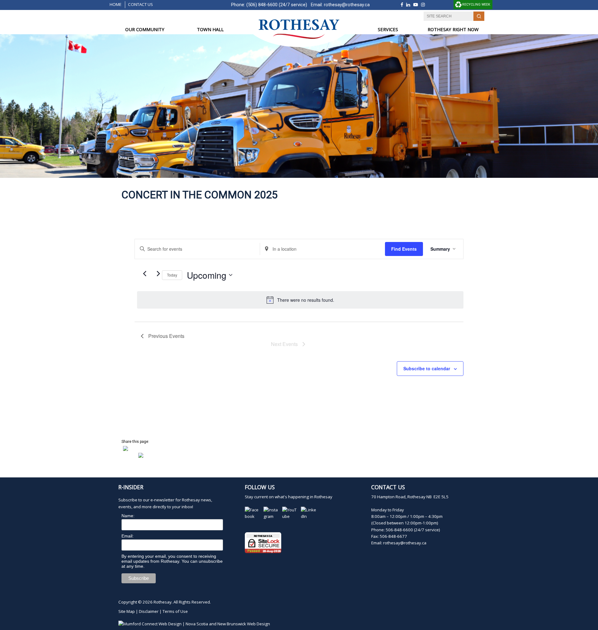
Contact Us (140, 4)
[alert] (300, 300)
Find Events (404, 249)
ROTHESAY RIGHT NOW (453, 29)
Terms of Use (175, 611)
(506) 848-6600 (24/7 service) (276, 4)
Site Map (126, 611)
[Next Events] (158, 273)
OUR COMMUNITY (144, 29)
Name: (128, 515)
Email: (127, 535)
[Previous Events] (144, 273)
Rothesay (163, 602)
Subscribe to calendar (426, 368)
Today (172, 274)
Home (115, 4)
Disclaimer (149, 611)
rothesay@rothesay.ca (347, 4)
